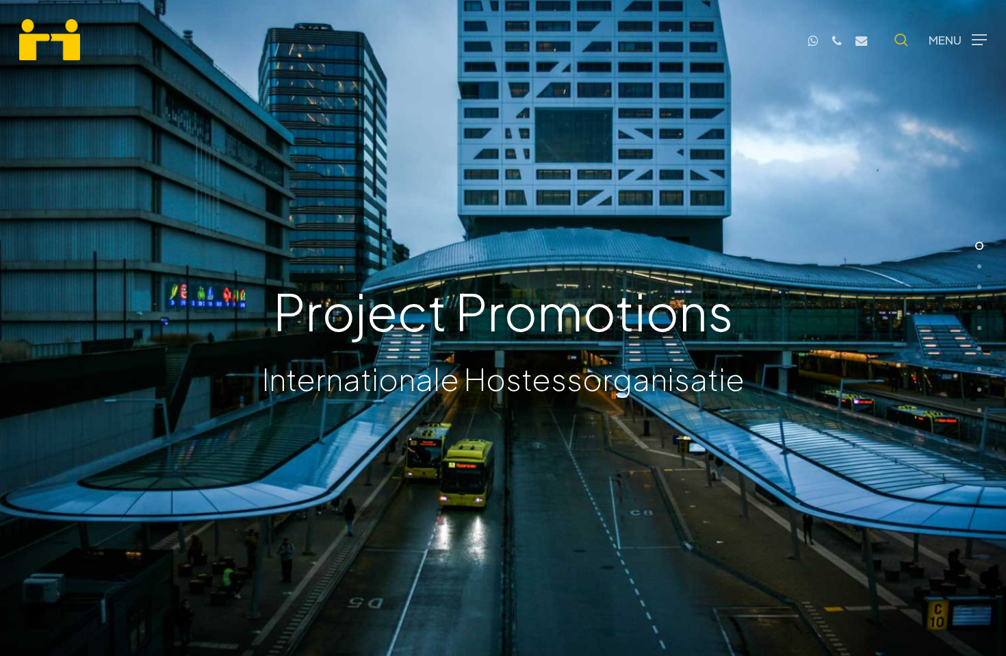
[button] (958, 40)
